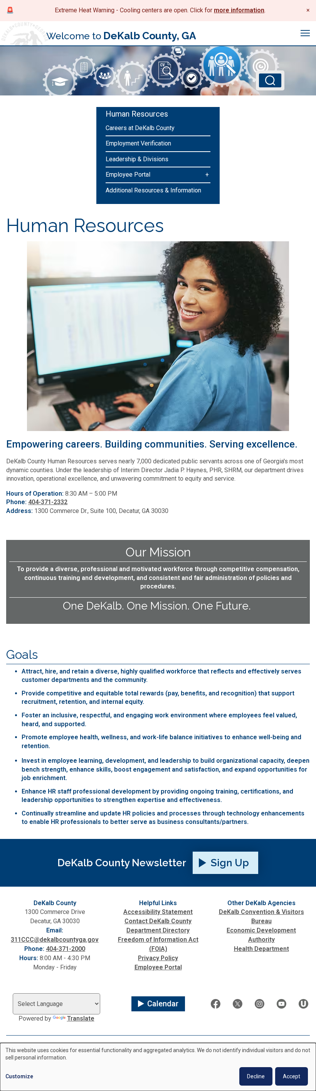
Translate (80, 1018)
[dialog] (158, 1067)
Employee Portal (128, 174)
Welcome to (121, 36)
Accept (291, 1076)
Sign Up (230, 863)
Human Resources (137, 114)
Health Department (261, 948)
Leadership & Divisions (137, 159)
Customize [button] (19, 1076)
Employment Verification (138, 143)
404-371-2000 (65, 948)
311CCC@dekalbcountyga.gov (55, 939)
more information (239, 10)
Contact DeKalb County (158, 921)
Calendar (162, 1003)
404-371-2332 (47, 502)
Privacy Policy (158, 958)
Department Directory (158, 930)
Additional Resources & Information (153, 190)
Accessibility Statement (158, 912)
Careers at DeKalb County (140, 128)
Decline (256, 1076)
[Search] (270, 80)
